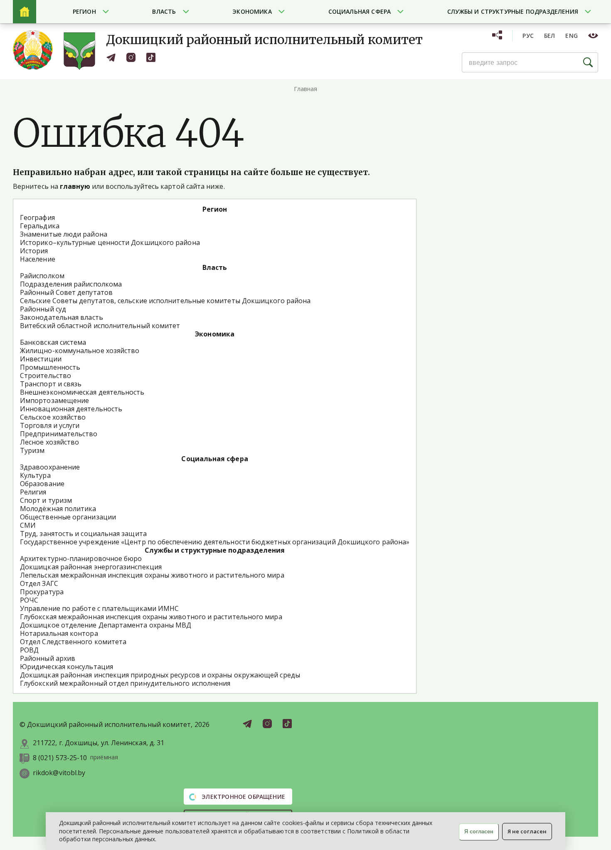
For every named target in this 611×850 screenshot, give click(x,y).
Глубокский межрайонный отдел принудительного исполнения (125, 683)
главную (75, 186)
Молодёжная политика (58, 508)
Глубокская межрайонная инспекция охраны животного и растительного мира (151, 616)
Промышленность (50, 367)
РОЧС (29, 600)
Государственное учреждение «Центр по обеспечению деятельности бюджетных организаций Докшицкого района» (214, 541)
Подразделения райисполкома (71, 284)
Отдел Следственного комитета (73, 641)
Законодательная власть (61, 317)
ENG (571, 36)
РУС (528, 36)
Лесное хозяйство (49, 442)
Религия (33, 492)
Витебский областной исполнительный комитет (100, 325)
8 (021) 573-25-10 (60, 758)
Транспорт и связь (50, 383)
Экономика (252, 11)
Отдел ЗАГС (39, 583)
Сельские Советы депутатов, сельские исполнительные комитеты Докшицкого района (165, 300)
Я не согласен (527, 831)
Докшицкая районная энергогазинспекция (91, 566)
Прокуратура (42, 591)
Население (37, 259)
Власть (164, 11)
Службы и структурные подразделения (512, 11)
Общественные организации (68, 516)
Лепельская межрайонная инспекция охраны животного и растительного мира (152, 575)
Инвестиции (41, 358)
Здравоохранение (50, 467)
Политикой (363, 831)
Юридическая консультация (66, 666)
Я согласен (478, 831)
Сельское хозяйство (53, 417)
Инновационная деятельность (71, 408)
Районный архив (47, 658)
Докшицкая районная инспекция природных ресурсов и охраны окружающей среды (160, 675)
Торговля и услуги (49, 425)
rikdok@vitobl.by (59, 772)
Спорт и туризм (46, 500)
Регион (84, 11)
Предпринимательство (59, 433)
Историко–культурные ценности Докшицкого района (110, 242)
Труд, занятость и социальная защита (83, 533)
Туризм (32, 450)
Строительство (45, 375)
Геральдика (39, 225)
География (37, 217)
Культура (35, 475)
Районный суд (43, 309)
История (34, 250)
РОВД (29, 650)
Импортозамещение (54, 400)
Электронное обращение (242, 797)
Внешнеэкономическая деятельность (82, 392)
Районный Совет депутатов (66, 292)
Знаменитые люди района (63, 234)
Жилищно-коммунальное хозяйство (79, 350)
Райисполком (42, 275)
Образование (42, 483)
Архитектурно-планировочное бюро (81, 558)
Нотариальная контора (59, 633)
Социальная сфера (359, 11)
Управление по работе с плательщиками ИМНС (99, 608)
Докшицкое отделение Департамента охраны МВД (105, 625)
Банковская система (53, 342)
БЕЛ (549, 36)
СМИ (28, 525)
